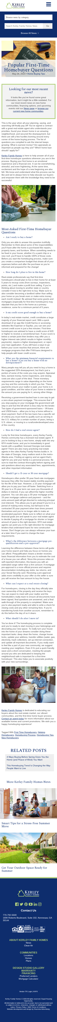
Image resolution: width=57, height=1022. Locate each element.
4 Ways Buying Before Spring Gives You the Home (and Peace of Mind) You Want (28, 758)
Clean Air (28, 945)
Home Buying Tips (36, 74)
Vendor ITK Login (25, 991)
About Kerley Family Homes (28, 940)
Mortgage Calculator (28, 979)
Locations (28, 955)
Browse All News (29, 33)
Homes (28, 958)
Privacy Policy (21, 1007)
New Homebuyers (10, 738)
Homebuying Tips (45, 735)
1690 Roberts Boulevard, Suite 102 (20, 918)
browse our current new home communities (30, 109)
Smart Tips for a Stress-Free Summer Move (26, 825)
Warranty (28, 970)
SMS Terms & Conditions (37, 1007)
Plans (28, 961)
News (28, 943)
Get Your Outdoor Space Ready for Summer (24, 869)
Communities (28, 952)
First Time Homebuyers (25, 732)
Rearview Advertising (42, 1009)
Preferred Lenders (28, 976)
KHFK (35, 991)
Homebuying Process (25, 735)
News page (29, 108)
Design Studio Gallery (28, 968)
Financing (28, 973)
